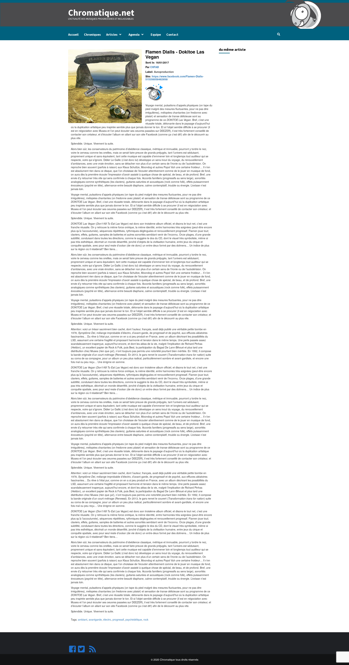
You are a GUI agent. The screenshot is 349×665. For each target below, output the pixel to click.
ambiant (82, 619)
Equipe (156, 34)
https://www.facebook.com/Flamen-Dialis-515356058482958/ (174, 77)
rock (145, 619)
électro (107, 619)
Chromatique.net (101, 12)
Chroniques (92, 34)
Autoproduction (164, 72)
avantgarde (95, 619)
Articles (111, 34)
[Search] (278, 34)
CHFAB (154, 67)
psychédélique (133, 619)
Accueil (73, 34)
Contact (172, 34)
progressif (118, 619)
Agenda (134, 34)
